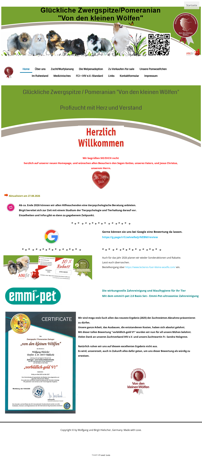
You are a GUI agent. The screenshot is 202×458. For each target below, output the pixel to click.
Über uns (40, 69)
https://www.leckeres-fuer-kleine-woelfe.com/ (150, 267)
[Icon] (180, 72)
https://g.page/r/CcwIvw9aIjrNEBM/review (130, 237)
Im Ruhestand (40, 76)
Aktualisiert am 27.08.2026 (24, 196)
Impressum (150, 76)
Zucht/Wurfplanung (62, 69)
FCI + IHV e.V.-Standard (89, 76)
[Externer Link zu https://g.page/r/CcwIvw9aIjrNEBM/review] (51, 243)
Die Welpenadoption (91, 69)
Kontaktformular (129, 76)
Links (111, 76)
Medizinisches (62, 76)
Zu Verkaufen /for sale (121, 69)
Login (108, 455)
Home (26, 69)
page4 (103, 455)
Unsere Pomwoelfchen (153, 69)
